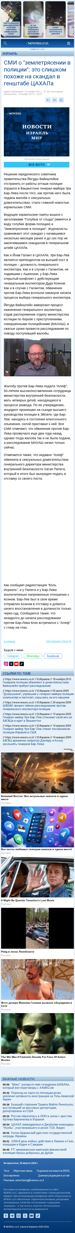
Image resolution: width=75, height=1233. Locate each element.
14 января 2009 (62, 737)
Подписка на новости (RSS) (53, 1170)
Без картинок (11, 1175)
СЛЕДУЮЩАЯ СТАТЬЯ (57, 641)
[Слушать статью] (64, 100)
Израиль (10, 53)
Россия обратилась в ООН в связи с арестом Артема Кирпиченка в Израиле (37, 1118)
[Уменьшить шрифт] (48, 100)
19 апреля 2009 (62, 714)
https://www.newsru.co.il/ (19, 679)
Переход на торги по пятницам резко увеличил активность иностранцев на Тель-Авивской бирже (38, 1096)
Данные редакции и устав (54, 1175)
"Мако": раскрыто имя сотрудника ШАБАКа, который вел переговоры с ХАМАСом (36, 1086)
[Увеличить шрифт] (54, 100)
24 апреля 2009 (62, 702)
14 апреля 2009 (62, 725)
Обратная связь (23, 1170)
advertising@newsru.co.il (29, 1180)
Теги (6, 1170)
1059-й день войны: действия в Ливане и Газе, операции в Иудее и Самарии (38, 1143)
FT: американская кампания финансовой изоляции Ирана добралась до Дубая (34, 1151)
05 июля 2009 (61, 690)
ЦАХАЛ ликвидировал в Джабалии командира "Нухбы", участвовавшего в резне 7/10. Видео (38, 1126)
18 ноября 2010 (62, 679)
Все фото (37, 165)
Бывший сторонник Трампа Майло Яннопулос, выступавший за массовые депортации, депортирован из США (38, 1108)
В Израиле (9, 641)
